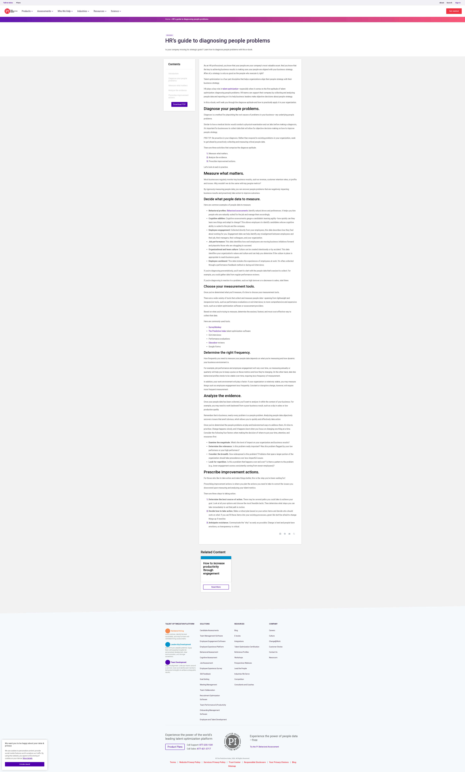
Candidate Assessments (209, 630)
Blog (236, 630)
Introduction (173, 73)
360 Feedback (205, 674)
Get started (454, 11)
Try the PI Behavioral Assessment (264, 747)
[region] (24, 755)
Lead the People (240, 668)
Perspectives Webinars (243, 663)
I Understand (24, 764)
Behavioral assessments (237, 211)
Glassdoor (213, 343)
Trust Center (235, 762)
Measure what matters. (178, 85)
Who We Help (64, 11)
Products (26, 11)
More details (27, 758)
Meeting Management (208, 685)
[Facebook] (285, 534)
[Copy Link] (294, 534)
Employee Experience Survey (211, 668)
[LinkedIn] (280, 534)
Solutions (205, 624)
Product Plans (174, 746)
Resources (99, 11)
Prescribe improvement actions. (178, 96)
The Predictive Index (217, 331)
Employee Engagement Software (212, 641)
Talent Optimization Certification (246, 647)
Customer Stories (276, 647)
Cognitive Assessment (208, 658)
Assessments (44, 11)
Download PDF (179, 104)
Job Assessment (206, 663)
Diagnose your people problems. (177, 79)
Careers (272, 630)
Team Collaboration (207, 690)
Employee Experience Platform (212, 647)
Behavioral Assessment (209, 652)
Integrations (239, 641)
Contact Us (273, 652)
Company (273, 624)
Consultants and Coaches (244, 685)
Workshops (238, 658)
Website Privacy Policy (189, 762)
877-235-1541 (206, 745)
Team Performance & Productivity (213, 705)
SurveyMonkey (215, 327)
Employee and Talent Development (213, 720)
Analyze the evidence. (177, 90)
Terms (173, 762)
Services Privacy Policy (214, 762)
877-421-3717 (204, 748)
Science (115, 11)
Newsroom (273, 658)
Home (167, 19)
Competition (239, 679)
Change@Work (274, 641)
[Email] (289, 534)
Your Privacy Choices (279, 762)
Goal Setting (204, 679)
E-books (237, 636)
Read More (216, 587)
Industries (82, 11)
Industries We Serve (242, 674)
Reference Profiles (241, 652)
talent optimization (230, 89)
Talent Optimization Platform (179, 624)
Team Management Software (211, 636)
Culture (272, 636)
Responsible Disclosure (255, 762)
